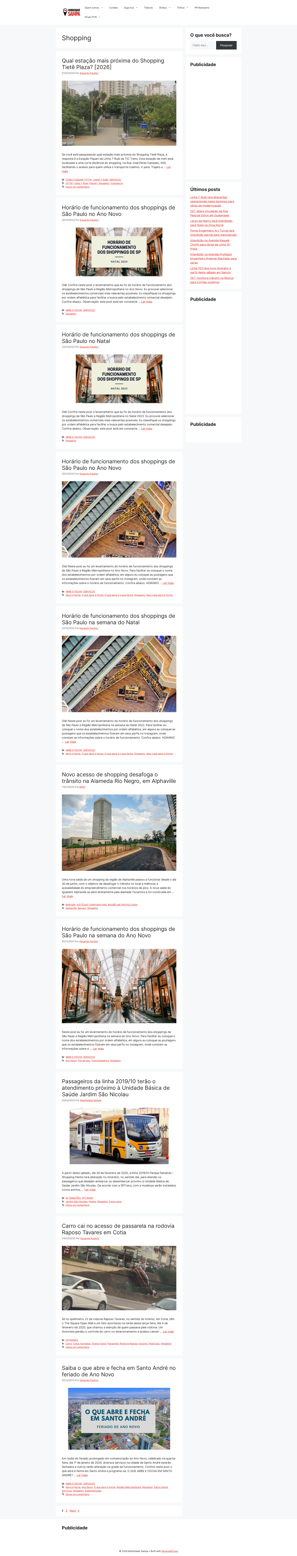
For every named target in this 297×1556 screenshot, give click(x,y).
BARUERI (70, 904)
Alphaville (71, 908)
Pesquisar (226, 45)
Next (74, 1510)
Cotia (76, 1343)
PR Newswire (202, 7)
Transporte (116, 183)
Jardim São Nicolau (77, 1201)
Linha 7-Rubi (81, 183)
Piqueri (93, 183)
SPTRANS (87, 1198)
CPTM (88, 179)
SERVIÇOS (115, 179)
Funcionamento (100, 1060)
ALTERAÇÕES (73, 1198)
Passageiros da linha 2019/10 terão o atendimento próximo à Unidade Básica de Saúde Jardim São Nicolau (116, 1087)
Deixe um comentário (77, 186)
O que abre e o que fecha (119, 595)
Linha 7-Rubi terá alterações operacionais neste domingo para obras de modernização (212, 201)
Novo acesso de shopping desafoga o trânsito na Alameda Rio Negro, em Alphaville (119, 777)
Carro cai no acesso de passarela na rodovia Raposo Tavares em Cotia (118, 1229)
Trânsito (148, 7)
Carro (69, 1343)
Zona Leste (115, 1201)
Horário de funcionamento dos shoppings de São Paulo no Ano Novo (118, 210)
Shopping (104, 183)
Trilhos (181, 7)
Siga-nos (129, 7)
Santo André (161, 1487)
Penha (92, 1201)
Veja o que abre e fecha (159, 595)
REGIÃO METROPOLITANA (122, 904)
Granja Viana (99, 1343)
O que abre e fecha (92, 595)
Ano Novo (71, 1060)
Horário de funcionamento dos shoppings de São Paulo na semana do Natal (118, 618)
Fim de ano (84, 1060)
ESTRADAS (72, 1340)
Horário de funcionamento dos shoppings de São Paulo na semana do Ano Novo (118, 932)
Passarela (112, 1343)
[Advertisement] (213, 116)
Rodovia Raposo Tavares (134, 1343)
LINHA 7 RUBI (100, 179)
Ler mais (146, 301)
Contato (113, 7)
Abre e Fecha (73, 595)
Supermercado (93, 1490)
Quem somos (92, 7)
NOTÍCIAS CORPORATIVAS (92, 904)
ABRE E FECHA (74, 310)
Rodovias (154, 1343)
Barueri (82, 908)
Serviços (67, 1490)
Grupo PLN (91, 16)
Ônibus (163, 7)
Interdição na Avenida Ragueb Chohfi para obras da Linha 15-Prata (210, 244)
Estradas (85, 1343)
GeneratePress (169, 1551)
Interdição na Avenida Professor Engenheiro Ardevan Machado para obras (213, 258)
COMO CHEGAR (74, 179)
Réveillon (147, 1487)
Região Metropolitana (129, 1487)
